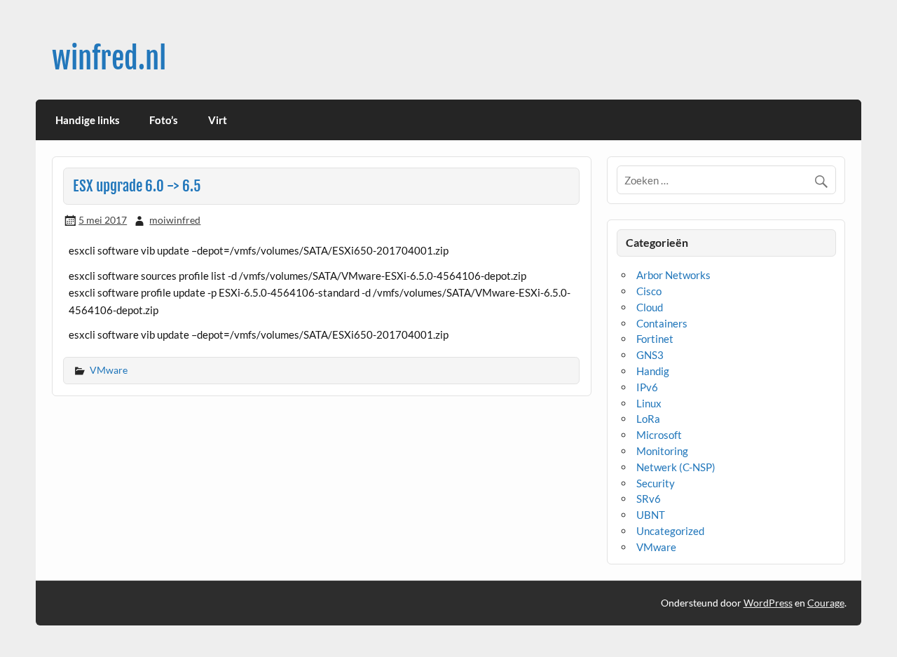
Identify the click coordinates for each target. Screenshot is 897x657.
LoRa (648, 418)
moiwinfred (174, 220)
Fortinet (654, 338)
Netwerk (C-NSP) (675, 467)
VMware (109, 370)
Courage (825, 603)
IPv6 (647, 387)
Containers (661, 323)
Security (655, 483)
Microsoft (659, 434)
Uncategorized (670, 530)
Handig (652, 371)
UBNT (650, 514)
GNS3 (650, 354)
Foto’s (163, 120)
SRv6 (648, 498)
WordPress (768, 603)
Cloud (649, 307)
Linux (649, 403)
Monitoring (662, 451)
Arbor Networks (673, 275)
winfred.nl (109, 58)
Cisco (649, 291)
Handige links (87, 120)
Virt (217, 120)
